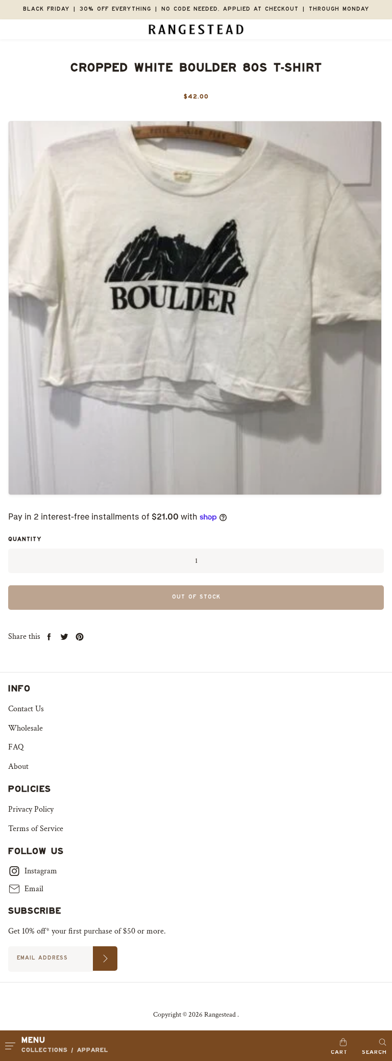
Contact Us (26, 709)
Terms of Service (35, 828)
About (18, 766)
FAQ (15, 747)
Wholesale (25, 728)
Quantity (24, 540)
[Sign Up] (105, 958)
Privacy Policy (31, 809)
